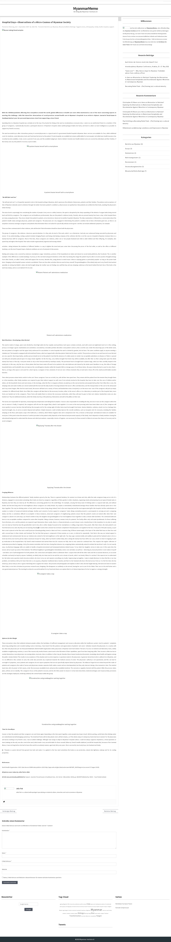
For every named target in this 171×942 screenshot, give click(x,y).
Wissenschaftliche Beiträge (67, 27)
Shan (93, 913)
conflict (81, 904)
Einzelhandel (108, 904)
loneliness (83, 910)
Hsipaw (105, 906)
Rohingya (81, 913)
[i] (2, 750)
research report (74, 913)
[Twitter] (4, 802)
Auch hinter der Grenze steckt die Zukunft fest (141, 62)
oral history (109, 910)
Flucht (85, 906)
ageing (61, 904)
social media (97, 913)
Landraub (74, 910)
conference (77, 904)
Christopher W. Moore (130, 102)
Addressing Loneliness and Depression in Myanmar (151, 128)
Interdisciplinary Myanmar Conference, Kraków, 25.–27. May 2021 (147, 66)
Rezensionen (129, 162)
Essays (127, 149)
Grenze (94, 906)
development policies (100, 904)
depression (92, 904)
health (101, 27)
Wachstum (88, 916)
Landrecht (79, 910)
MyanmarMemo (85, 8)
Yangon (99, 916)
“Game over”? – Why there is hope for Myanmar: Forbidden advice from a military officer (145, 72)
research (68, 913)
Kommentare (129, 153)
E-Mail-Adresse (7, 861)
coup (88, 904)
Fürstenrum (90, 906)
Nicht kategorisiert (131, 158)
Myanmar (96, 909)
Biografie (65, 904)
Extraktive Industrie (76, 906)
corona (83, 27)
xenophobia (93, 916)
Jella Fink (34, 27)
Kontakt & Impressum (122, 908)
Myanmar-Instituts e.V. (131, 31)
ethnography (90, 27)
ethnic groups (63, 906)
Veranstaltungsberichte (133, 167)
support (111, 27)
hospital (106, 27)
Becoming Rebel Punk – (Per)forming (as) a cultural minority (145, 86)
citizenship (72, 904)
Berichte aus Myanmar (51, 27)
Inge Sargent (65, 910)
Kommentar (6, 830)
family (96, 27)
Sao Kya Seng (88, 913)
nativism (104, 910)
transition (83, 916)
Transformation (75, 916)
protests (64, 913)
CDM (68, 904)
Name (4, 853)
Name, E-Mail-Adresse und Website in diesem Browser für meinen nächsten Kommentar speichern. (33, 877)
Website (4, 869)
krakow (70, 910)
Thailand (106, 913)
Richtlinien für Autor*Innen (123, 904)
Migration (88, 910)
